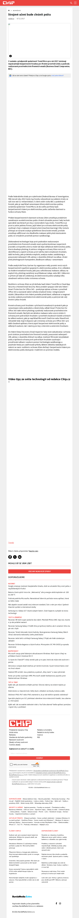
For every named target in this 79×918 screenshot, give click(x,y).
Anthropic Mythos (14, 822)
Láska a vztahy (39, 801)
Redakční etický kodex (45, 732)
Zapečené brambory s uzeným (25, 814)
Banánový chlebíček (15, 809)
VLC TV (19, 824)
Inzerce (40, 735)
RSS (38, 737)
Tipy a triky (13, 682)
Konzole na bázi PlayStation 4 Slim (45, 822)
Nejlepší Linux (44, 824)
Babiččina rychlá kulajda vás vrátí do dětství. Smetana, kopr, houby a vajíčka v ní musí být (55, 865)
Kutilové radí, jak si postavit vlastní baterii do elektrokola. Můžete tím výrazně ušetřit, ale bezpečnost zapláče (23, 837)
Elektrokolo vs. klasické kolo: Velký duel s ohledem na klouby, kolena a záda (36, 691)
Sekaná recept (32, 812)
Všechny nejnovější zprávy (39, 571)
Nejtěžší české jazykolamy (23, 801)
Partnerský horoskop (58, 799)
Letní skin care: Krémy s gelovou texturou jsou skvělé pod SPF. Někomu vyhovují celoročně (55, 880)
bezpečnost (13, 651)
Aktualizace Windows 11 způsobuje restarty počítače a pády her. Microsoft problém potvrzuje (23, 846)
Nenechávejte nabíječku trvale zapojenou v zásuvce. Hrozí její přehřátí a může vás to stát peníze (24, 880)
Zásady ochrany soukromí (18, 742)
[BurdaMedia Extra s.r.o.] (20, 723)
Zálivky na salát (52, 809)
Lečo (46, 812)
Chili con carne (28, 809)
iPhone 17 (12, 824)
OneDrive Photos (27, 820)
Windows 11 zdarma (62, 820)
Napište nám (33, 551)
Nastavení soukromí (16, 740)
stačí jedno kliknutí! (57, 75)
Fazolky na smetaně (43, 807)
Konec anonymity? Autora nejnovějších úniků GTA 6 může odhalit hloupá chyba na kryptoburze (23, 871)
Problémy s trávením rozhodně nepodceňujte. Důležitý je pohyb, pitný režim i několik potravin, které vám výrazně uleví (54, 847)
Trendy (11, 543)
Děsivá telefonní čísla (30, 799)
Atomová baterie (27, 822)
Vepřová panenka (29, 807)
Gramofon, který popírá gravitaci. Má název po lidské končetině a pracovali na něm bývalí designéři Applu (24, 863)
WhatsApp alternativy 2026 (43, 803)
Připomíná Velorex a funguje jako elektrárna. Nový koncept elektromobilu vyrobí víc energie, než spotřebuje (24, 854)
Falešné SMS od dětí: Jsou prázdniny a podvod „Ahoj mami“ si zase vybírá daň (36, 672)
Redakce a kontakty (44, 730)
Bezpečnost (17, 10)
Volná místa (13, 732)
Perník (41, 812)
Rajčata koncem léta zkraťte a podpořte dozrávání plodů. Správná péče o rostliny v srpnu (55, 856)
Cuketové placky (64, 809)
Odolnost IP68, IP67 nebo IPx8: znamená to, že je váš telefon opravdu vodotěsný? (38, 695)
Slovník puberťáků (44, 799)
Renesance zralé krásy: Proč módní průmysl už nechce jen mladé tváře (53, 872)
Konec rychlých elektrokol (45, 818)
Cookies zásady (14, 745)
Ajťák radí (58, 801)
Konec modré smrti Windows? (44, 820)
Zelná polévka (14, 812)
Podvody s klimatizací (31, 824)
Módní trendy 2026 (27, 803)
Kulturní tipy (49, 801)
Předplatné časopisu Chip (18, 730)
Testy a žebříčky (15, 617)
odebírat (39, 758)
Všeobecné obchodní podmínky (20, 737)
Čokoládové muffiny (58, 807)
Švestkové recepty (55, 812)
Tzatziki (23, 812)
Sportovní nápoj (40, 809)
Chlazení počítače (30, 818)
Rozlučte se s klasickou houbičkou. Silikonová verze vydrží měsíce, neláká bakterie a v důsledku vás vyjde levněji (54, 837)
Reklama (12, 735)
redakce (11, 19)
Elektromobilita (63, 822)
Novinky (11, 584)
